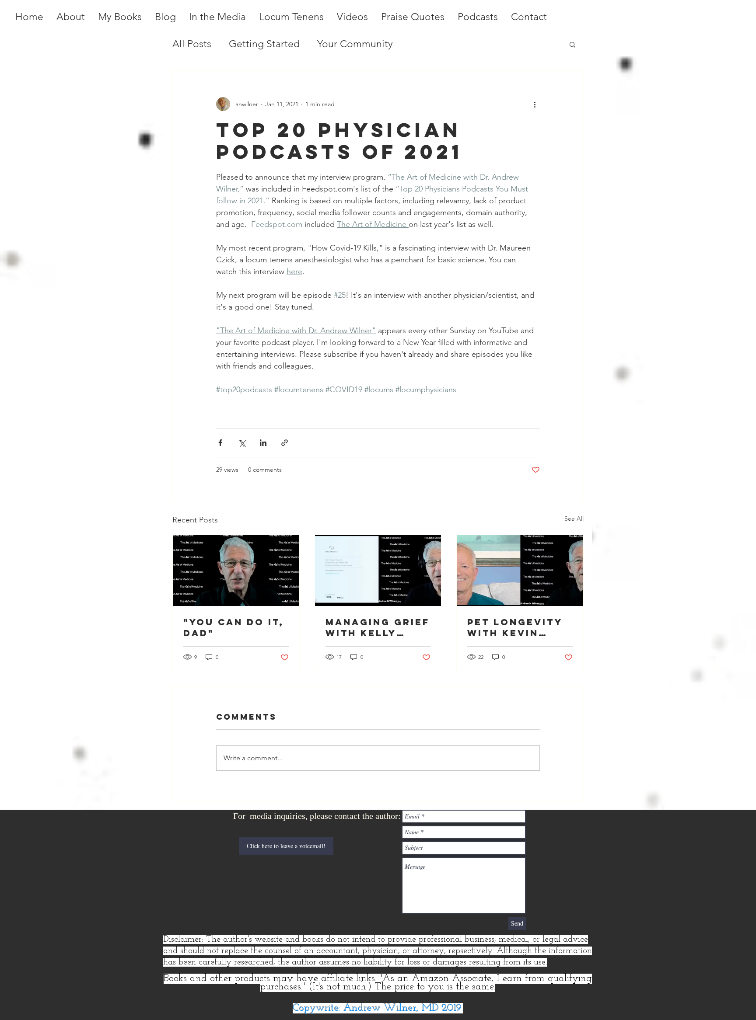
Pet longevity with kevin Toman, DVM (514, 627)
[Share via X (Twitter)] (242, 443)
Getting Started (264, 44)
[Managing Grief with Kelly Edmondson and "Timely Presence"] (378, 570)
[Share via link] (284, 443)
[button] (572, 44)
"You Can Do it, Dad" (233, 627)
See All (574, 518)
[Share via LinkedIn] (263, 443)
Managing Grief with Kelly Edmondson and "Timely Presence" (378, 627)
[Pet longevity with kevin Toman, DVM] (520, 570)
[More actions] (534, 104)
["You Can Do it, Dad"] (236, 570)
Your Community (355, 44)
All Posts (191, 44)
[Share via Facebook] (220, 443)
